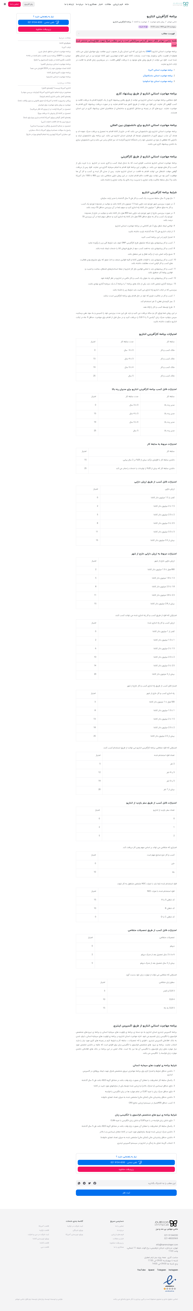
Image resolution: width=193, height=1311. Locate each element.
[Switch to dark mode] (5, 4)
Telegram (161, 1270)
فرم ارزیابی (118, 4)
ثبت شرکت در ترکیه (75, 1226)
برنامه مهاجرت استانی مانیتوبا (58, 76)
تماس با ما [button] (14, 4)
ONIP (148, 51)
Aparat (151, 1270)
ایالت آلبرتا (66, 47)
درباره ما (79, 4)
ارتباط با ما (69, 4)
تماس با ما (119, 1226)
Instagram (173, 1270)
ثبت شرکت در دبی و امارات (38, 1234)
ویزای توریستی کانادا (41, 1238)
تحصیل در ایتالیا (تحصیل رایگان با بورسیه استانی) (50, 126)
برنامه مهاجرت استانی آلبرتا (160, 70)
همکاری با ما (90, 4)
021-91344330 (171, 1235)
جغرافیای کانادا (65, 43)
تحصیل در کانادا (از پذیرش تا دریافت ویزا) (54, 113)
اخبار (101, 4)
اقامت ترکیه (44, 1230)
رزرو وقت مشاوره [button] (126, 1169)
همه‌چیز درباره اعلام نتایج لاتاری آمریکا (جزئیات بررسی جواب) (46, 92)
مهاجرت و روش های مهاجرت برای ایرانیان (54, 105)
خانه (127, 4)
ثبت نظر (126, 1193)
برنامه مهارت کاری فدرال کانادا (59, 72)
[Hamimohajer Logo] (180, 4)
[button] (126, 1162)
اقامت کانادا (44, 1243)
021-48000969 (171, 1238)
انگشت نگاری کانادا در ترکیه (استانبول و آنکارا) (52, 60)
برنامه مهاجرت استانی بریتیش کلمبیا (56, 64)
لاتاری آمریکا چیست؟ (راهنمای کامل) (56, 88)
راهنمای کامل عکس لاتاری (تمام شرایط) (55, 96)
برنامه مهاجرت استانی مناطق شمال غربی (54, 51)
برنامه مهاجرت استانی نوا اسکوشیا (158, 81)
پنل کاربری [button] (28, 4)
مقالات (108, 4)
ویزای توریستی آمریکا (74, 1234)
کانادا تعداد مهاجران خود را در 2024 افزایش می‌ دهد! (50, 68)
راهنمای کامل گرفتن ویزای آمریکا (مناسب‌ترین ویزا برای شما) (47, 117)
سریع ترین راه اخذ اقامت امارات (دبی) (56, 121)
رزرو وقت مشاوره (117, 1243)
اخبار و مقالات (118, 1238)
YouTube (141, 1270)
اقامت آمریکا (44, 1226)
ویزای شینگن (78, 1230)
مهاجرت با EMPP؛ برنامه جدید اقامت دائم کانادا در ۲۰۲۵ (48, 55)
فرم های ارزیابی (117, 1234)
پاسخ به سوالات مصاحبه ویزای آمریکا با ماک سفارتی (50, 130)
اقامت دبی (45, 1247)
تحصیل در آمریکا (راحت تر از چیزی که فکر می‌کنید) (50, 109)
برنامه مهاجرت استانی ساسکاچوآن (158, 75)
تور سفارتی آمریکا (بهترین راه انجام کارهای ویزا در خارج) (48, 134)
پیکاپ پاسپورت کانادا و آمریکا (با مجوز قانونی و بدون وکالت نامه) (44, 100)
